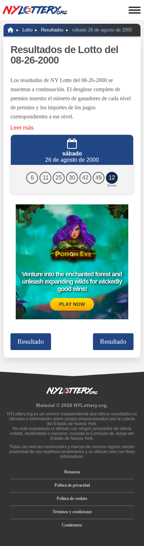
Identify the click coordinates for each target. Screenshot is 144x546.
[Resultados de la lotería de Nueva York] (35, 10)
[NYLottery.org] (10, 29)
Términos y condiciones (72, 511)
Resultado (30, 341)
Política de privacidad (72, 485)
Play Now (72, 304)
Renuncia (72, 471)
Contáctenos (72, 525)
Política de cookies (72, 498)
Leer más (22, 128)
